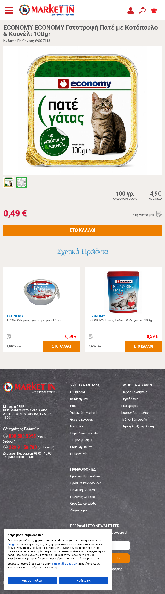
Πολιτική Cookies (82, 490)
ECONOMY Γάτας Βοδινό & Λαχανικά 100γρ (121, 320)
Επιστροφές (129, 406)
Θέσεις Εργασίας (81, 419)
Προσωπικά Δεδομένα (85, 483)
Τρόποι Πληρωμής (134, 419)
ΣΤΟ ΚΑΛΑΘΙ (82, 230)
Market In (46, 10)
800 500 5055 (20, 436)
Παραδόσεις (130, 399)
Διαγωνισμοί (79, 510)
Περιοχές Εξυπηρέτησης (138, 426)
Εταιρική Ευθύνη (81, 447)
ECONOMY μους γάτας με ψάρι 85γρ (34, 320)
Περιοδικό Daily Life (84, 433)
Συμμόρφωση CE (81, 440)
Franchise (76, 426)
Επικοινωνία (78, 454)
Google (12, 544)
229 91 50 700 (20, 447)
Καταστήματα (79, 399)
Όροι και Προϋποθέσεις (86, 476)
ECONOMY (15, 316)
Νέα (73, 406)
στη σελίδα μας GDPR (65, 563)
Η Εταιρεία (77, 392)
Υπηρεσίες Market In (84, 413)
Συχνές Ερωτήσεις (134, 392)
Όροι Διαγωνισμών (83, 503)
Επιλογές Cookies (82, 497)
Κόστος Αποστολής (135, 413)
